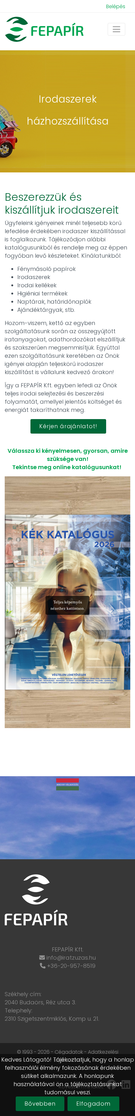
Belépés (115, 6)
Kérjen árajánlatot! (68, 426)
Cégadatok (69, 1052)
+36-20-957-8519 (71, 966)
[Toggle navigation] (116, 29)
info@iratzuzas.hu (71, 958)
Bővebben (40, 1104)
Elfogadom (93, 1104)
